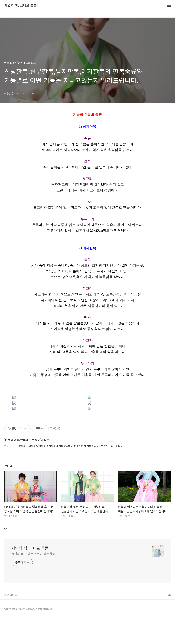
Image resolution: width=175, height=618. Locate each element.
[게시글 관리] (25, 428)
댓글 (6, 529)
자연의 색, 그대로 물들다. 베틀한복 (33, 554)
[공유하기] (20, 428)
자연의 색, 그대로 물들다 (22, 5)
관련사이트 (10, 595)
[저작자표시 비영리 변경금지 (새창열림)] (54, 428)
